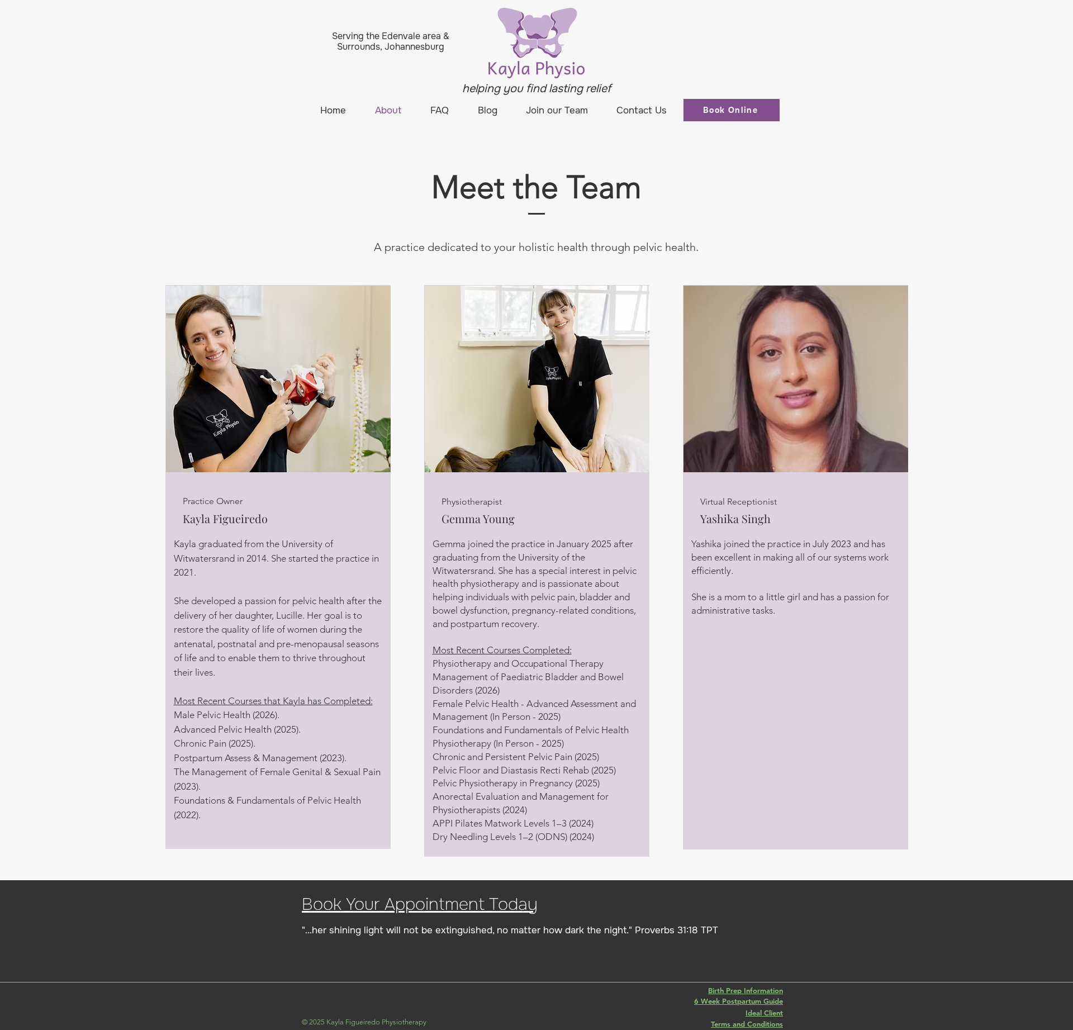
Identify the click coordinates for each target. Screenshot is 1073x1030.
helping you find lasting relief (536, 89)
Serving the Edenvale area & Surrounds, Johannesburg (390, 41)
